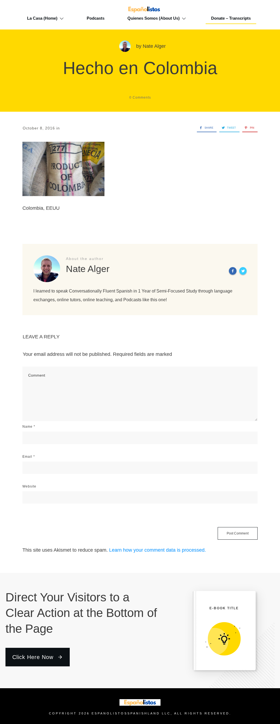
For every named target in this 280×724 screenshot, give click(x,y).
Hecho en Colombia (140, 68)
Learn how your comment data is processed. (157, 550)
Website (29, 486)
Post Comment (238, 533)
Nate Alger (154, 46)
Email (28, 457)
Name (28, 427)
